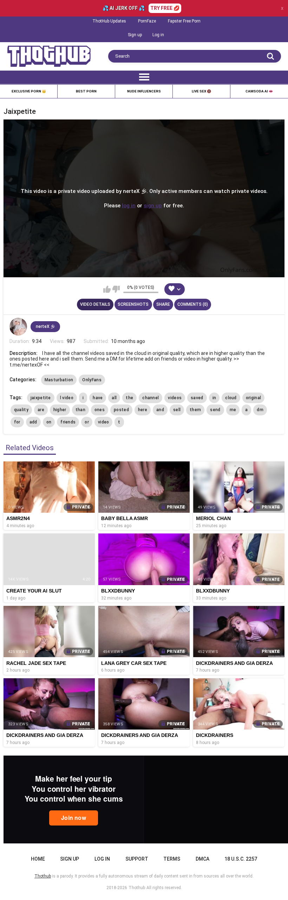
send (215, 409)
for (17, 422)
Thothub (137, 887)
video (103, 422)
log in (129, 205)
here (142, 409)
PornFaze (147, 21)
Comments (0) (192, 304)
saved (197, 397)
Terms (171, 859)
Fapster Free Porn (184, 21)
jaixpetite (41, 397)
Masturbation (59, 379)
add (33, 422)
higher (59, 409)
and (160, 409)
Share (163, 304)
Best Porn (86, 91)
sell (177, 409)
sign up (153, 205)
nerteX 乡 (45, 326)
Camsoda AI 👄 (259, 91)
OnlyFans (91, 379)
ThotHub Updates (109, 21)
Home (38, 859)
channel (150, 397)
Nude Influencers (144, 91)
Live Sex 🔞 (201, 91)
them (195, 409)
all (114, 397)
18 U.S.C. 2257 (240, 859)
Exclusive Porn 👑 (29, 91)
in (214, 397)
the (129, 397)
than (80, 409)
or (87, 422)
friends (68, 422)
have (98, 397)
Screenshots (133, 304)
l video (66, 397)
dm (260, 409)
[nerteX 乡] (18, 326)
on (49, 422)
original (253, 397)
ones (99, 409)
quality (21, 409)
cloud (231, 397)
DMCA (202, 859)
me (233, 409)
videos (175, 397)
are (41, 409)
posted (121, 409)
